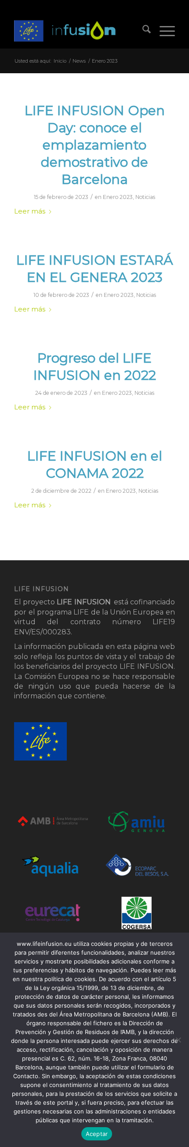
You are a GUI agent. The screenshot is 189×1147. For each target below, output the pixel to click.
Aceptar (97, 1133)
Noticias (145, 197)
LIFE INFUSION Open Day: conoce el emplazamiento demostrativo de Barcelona (95, 144)
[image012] (78, 31)
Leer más (29, 211)
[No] (178, 1039)
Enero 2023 (118, 197)
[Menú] (163, 31)
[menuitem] (142, 31)
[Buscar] (142, 31)
